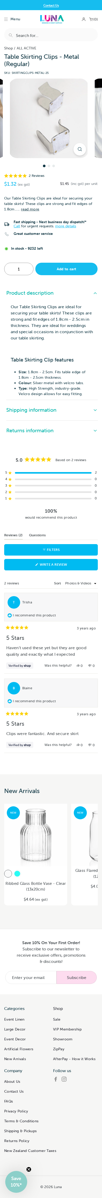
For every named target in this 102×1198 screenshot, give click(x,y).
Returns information (30, 430)
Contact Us (51, 5)
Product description (30, 292)
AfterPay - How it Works (74, 1059)
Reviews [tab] (13, 536)
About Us (12, 1081)
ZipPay (58, 1049)
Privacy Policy (16, 1111)
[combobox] (51, 34)
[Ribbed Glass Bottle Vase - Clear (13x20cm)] (8, 874)
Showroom (63, 1039)
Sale (56, 1019)
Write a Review (61, 566)
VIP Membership (67, 1029)
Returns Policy (16, 1140)
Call (17, 226)
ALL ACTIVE (26, 48)
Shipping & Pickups (20, 1131)
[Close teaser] (28, 1169)
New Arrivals (15, 1059)
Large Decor (15, 1029)
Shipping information (31, 410)
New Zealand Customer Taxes (30, 1150)
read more (30, 209)
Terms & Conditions (21, 1121)
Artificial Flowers (18, 1049)
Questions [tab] (37, 536)
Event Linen (14, 1019)
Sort (58, 583)
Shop (8, 48)
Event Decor (15, 1039)
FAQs (8, 1101)
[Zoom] (79, 149)
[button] (51, 176)
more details (65, 226)
